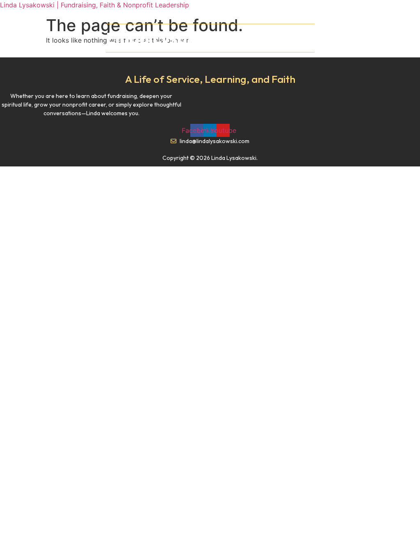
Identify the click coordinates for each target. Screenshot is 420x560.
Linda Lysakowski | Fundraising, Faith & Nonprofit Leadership (94, 5)
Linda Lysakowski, (209, 38)
